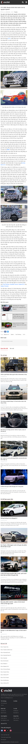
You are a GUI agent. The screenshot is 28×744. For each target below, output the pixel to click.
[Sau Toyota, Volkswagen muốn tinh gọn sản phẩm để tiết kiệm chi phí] (14, 536)
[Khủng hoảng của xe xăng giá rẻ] (14, 509)
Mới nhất (12, 348)
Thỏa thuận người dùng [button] (6, 737)
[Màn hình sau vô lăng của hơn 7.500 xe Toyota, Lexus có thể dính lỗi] (14, 420)
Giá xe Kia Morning (5, 680)
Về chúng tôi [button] (3, 739)
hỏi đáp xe (15, 710)
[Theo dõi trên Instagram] (11, 730)
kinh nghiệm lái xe (5, 720)
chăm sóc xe (4, 718)
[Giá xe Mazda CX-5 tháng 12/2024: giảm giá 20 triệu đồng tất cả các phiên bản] (7, 317)
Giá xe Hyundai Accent (5, 652)
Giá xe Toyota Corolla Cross (6, 649)
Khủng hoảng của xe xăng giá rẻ (9, 518)
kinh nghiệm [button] (4, 716)
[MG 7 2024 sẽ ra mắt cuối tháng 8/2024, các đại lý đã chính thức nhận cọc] (14, 448)
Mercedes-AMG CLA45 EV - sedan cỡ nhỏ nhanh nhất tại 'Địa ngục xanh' (13, 602)
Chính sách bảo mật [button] (5, 734)
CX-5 (9, 38)
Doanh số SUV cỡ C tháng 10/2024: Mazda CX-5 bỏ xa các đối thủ (19, 325)
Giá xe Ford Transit (5, 677)
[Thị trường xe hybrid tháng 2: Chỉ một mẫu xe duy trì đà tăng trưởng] (14, 391)
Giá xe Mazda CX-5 (5, 666)
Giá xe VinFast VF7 (5, 674)
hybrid (12, 334)
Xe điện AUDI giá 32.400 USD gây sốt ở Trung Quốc (12, 486)
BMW (8, 149)
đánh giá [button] (3, 708)
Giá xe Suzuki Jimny (5, 671)
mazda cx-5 (6, 334)
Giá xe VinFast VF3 (5, 683)
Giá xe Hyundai (4, 658)
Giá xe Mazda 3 (4, 663)
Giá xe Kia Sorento (4, 660)
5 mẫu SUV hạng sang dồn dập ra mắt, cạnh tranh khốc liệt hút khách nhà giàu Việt (14, 574)
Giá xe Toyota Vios (4, 646)
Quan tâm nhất (4, 348)
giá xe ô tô (4, 723)
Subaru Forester (4, 286)
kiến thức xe (16, 718)
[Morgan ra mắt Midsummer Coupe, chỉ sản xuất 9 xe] (14, 621)
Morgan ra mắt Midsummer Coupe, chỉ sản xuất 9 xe (13, 631)
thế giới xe (15, 720)
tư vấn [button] (15, 708)
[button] (24, 2)
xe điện (15, 701)
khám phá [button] (15, 716)
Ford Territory (6, 284)
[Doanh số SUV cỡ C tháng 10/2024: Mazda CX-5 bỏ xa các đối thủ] (7, 325)
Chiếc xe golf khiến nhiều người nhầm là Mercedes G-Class (14, 374)
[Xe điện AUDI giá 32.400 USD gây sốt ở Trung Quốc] (14, 477)
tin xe (2, 705)
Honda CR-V (21, 284)
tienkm (15, 12)
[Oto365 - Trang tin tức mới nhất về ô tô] (6, 2)
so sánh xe (3, 710)
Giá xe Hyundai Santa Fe (6, 655)
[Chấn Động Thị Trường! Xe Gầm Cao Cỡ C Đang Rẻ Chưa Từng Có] (7, 308)
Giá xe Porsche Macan (5, 669)
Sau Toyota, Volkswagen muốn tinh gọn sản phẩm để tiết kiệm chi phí (14, 545)
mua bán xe (16, 712)
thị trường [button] (3, 701)
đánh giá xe (3, 712)
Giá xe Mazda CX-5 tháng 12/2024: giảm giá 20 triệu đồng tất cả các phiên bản (18, 316)
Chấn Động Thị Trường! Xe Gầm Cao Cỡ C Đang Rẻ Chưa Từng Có (19, 307)
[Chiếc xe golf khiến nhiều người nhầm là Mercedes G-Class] (14, 364)
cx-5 (24, 334)
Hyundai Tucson (14, 284)
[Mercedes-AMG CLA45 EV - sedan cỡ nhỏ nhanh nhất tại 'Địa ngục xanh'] (14, 592)
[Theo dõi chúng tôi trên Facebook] (2, 730)
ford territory (18, 334)
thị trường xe (4, 703)
